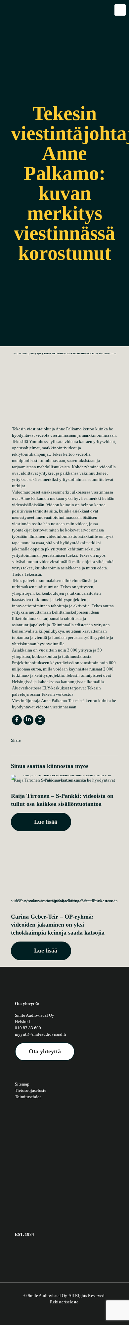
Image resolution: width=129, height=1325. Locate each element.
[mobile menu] (120, 10)
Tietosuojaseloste (30, 1090)
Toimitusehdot (28, 1096)
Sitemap (22, 1084)
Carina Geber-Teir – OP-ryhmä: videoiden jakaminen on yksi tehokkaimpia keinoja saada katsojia (58, 924)
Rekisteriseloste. (64, 1301)
